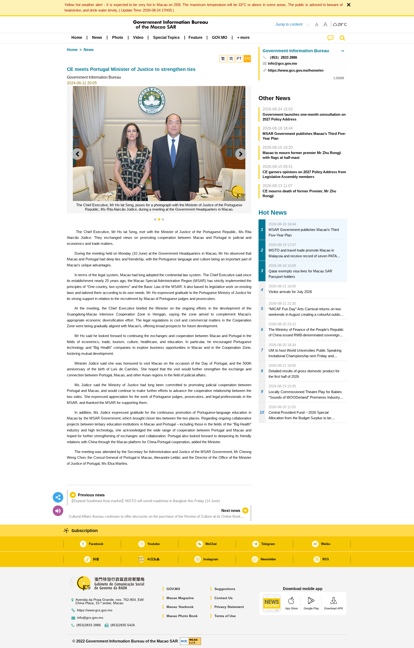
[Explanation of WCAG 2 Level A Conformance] (190, 641)
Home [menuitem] (76, 37)
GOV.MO (173, 589)
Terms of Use (225, 616)
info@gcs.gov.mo (90, 617)
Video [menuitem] (138, 37)
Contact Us (223, 598)
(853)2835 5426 (122, 625)
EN (247, 59)
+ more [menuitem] (338, 77)
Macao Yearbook (180, 607)
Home (72, 50)
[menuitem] (97, 37)
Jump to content (289, 24)
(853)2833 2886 (88, 625)
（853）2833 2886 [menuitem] (282, 57)
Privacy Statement (229, 607)
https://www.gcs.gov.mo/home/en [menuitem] (295, 70)
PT (239, 59)
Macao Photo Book (182, 616)
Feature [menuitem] (195, 37)
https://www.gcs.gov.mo (94, 610)
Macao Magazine (180, 598)
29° (342, 25)
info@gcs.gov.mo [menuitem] (282, 63)
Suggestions (224, 589)
